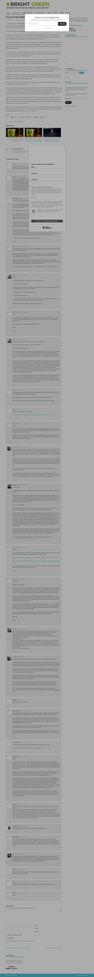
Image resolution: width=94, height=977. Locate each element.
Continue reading (47, 28)
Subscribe (62, 23)
